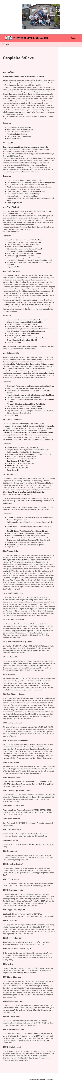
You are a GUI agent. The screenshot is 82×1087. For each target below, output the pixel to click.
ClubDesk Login (50, 1079)
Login (74, 38)
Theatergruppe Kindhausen (30, 38)
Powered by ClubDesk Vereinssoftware (37, 1079)
